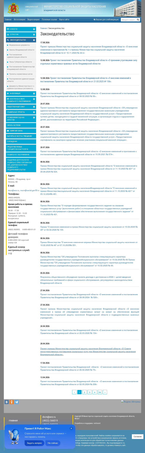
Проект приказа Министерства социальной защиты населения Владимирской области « (81, 130)
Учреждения (12, 141)
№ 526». (94, 297)
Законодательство (18, 40)
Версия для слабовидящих (107, 19)
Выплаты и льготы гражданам (19, 136)
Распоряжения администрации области (20, 79)
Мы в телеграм (16, 402)
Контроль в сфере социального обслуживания (19, 100)
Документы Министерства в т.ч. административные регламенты (20, 87)
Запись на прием (13, 125)
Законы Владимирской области (21, 49)
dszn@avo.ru (49, 416)
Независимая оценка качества (15, 118)
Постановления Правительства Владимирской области (21, 67)
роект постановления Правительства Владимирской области (70, 330)
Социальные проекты (16, 112)
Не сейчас (53, 443)
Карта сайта (64, 19)
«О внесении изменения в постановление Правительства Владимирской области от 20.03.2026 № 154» (89, 331)
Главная (8, 19)
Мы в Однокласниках (11, 402)
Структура (14, 34)
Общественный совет (16, 107)
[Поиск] (138, 19)
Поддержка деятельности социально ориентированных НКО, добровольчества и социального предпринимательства (19, 165)
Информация (15, 93)
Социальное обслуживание (18, 155)
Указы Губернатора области (20, 61)
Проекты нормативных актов (20, 74)
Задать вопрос (34, 443)
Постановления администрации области (17, 55)
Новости (13, 29)
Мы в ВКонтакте (7, 402)
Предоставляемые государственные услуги (17, 148)
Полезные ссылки (49, 19)
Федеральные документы (19, 45)
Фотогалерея (19, 19)
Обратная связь (16, 131)
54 (100, 392)
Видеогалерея (34, 19)
